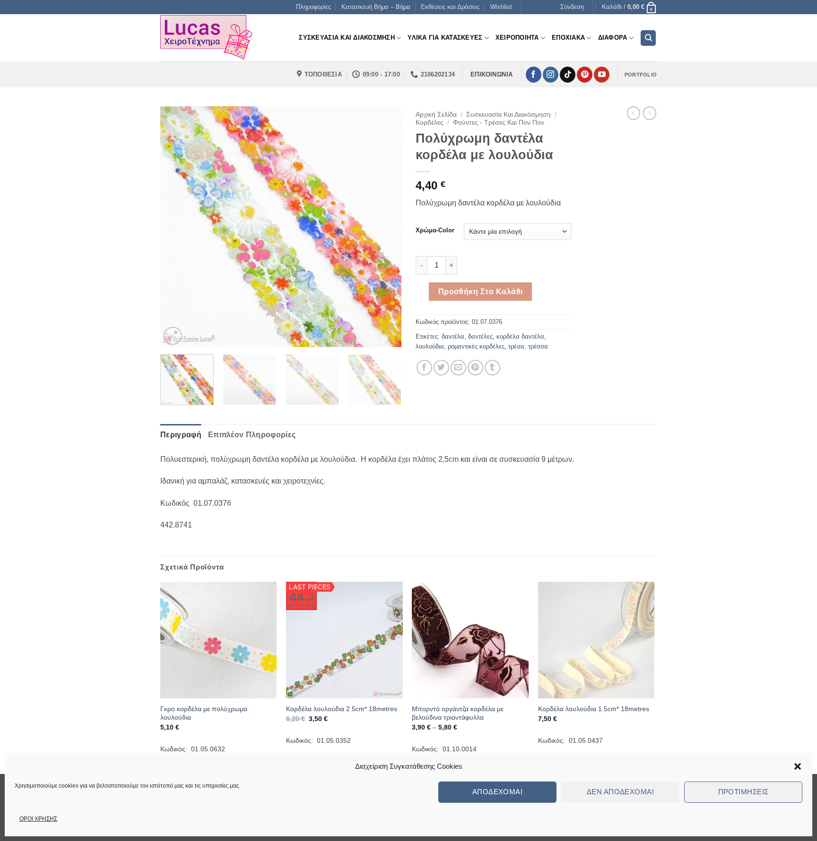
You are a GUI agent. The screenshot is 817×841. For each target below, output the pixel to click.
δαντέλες (480, 336)
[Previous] (176, 227)
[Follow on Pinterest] (584, 75)
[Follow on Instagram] (550, 75)
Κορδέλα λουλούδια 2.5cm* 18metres (341, 709)
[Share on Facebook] (424, 367)
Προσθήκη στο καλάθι (480, 292)
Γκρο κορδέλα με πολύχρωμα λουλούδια (203, 713)
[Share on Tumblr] (492, 367)
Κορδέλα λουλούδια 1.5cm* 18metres (593, 709)
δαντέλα (453, 336)
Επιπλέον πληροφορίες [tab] (252, 435)
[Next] (384, 227)
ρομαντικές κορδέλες (476, 346)
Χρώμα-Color (435, 230)
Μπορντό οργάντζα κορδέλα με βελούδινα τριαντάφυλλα (458, 713)
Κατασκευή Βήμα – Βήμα (375, 6)
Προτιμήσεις (743, 792)
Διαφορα (612, 37)
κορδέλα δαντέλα (520, 336)
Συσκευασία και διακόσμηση (508, 114)
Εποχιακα (568, 37)
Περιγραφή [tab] (180, 435)
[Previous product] (649, 112)
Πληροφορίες (313, 6)
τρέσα (516, 346)
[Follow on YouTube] (601, 75)
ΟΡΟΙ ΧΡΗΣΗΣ (38, 819)
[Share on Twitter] (441, 367)
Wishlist (501, 6)
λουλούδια (430, 346)
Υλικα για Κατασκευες (445, 37)
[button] (797, 766)
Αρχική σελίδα (436, 114)
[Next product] (633, 112)
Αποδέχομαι (497, 792)
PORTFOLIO (641, 74)
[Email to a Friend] (458, 367)
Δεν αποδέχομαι (620, 792)
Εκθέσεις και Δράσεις (450, 6)
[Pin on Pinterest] (475, 367)
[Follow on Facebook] (533, 75)
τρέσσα (538, 346)
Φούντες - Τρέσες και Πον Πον (498, 122)
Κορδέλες (429, 122)
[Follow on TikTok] (567, 75)
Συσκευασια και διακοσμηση (346, 37)
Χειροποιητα (517, 37)
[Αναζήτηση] (648, 38)
